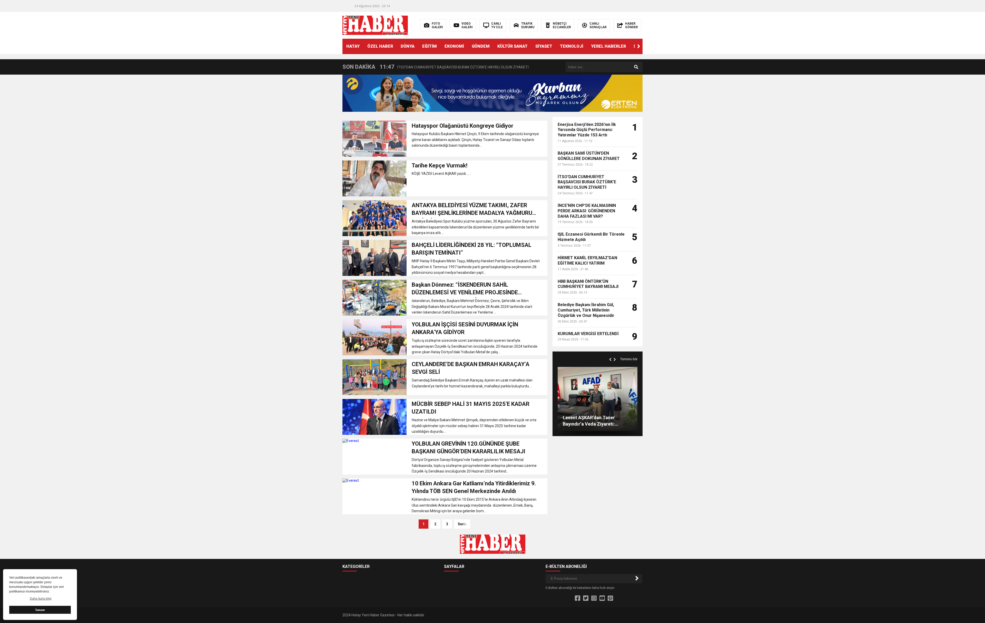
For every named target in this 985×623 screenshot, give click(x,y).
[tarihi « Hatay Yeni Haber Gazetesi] (375, 25)
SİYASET (543, 46)
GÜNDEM (481, 46)
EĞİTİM (429, 46)
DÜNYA (408, 46)
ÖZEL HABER (380, 46)
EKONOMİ (454, 46)
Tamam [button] (40, 609)
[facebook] (577, 598)
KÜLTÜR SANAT (512, 46)
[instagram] (594, 598)
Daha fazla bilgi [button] (41, 598)
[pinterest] (610, 598)
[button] (639, 46)
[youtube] (602, 598)
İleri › (462, 524)
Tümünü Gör (628, 359)
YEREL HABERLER (608, 46)
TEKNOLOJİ (571, 46)
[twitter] (585, 598)
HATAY (353, 46)
